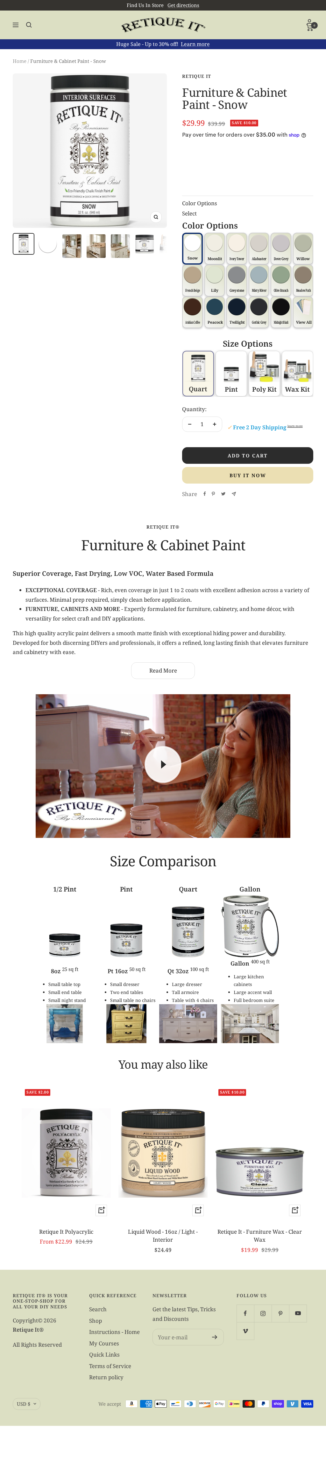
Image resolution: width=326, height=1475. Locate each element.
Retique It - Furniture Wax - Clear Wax (259, 1236)
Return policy (106, 1377)
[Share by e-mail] (234, 494)
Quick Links (104, 1354)
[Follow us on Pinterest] (280, 1313)
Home (19, 61)
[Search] (29, 25)
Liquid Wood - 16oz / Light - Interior (163, 1236)
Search (98, 1309)
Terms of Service (110, 1366)
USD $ (23, 1404)
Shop (95, 1320)
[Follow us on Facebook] (245, 1313)
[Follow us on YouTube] (298, 1313)
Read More (163, 670)
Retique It (196, 76)
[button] (303, 312)
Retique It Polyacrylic (66, 1231)
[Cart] (310, 28)
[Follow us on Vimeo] (245, 1331)
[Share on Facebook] (204, 494)
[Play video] (163, 764)
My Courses (104, 1343)
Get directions (183, 5)
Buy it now (248, 475)
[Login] (310, 22)
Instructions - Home (114, 1332)
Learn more (195, 44)
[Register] (214, 1337)
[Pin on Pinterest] (213, 494)
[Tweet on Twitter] (223, 494)
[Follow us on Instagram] (263, 1313)
